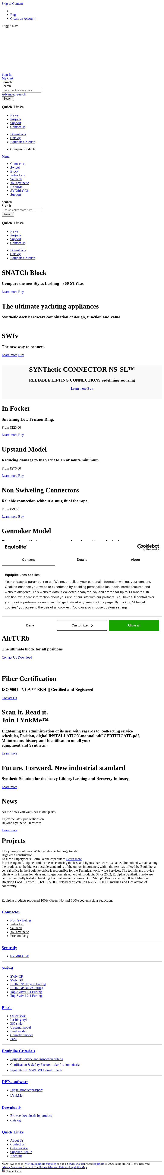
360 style (16, 1023)
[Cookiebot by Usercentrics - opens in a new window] (140, 547)
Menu (6, 156)
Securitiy (9, 947)
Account (16, 1156)
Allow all (133, 625)
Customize (80, 625)
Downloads (18, 134)
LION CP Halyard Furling (28, 984)
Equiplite (98, 1163)
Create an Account (22, 18)
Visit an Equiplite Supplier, (40, 1163)
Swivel (7, 968)
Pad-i (13, 1039)
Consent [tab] (28, 559)
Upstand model (20, 1027)
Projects (15, 119)
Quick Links (12, 1132)
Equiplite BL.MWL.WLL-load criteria (36, 1070)
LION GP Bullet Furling (26, 988)
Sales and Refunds (58, 1167)
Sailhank (16, 928)
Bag (13, 14)
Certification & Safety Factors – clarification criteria (45, 1064)
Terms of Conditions (35, 1167)
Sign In (7, 74)
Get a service (19, 1148)
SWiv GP (16, 980)
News (14, 115)
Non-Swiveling (20, 920)
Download (25, 657)
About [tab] (135, 559)
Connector (11, 912)
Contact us (17, 1144)
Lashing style (19, 1019)
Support (15, 123)
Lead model (18, 1031)
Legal (72, 1167)
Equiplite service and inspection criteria (36, 1059)
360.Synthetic (19, 932)
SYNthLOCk (19, 956)
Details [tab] (82, 559)
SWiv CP (16, 976)
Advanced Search (14, 94)
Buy (21, 292)
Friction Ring (19, 936)
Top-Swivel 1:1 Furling (26, 992)
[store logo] (82, 70)
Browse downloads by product (31, 1115)
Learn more (9, 292)
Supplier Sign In (21, 1152)
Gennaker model (21, 1035)
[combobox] (21, 90)
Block (7, 1007)
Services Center (76, 1163)
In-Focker (16, 924)
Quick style (18, 1016)
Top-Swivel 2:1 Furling (26, 996)
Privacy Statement (12, 1167)
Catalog (15, 138)
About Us (16, 1140)
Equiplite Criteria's (22, 142)
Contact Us (17, 127)
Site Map (81, 1167)
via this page (103, 602)
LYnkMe (16, 1095)
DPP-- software (15, 1082)
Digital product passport (26, 1090)
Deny (30, 625)
